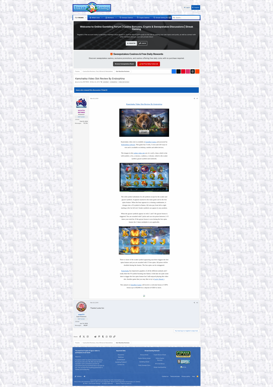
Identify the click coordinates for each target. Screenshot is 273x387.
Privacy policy (186, 376)
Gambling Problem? (121, 362)
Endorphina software (128, 145)
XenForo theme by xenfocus (123, 383)
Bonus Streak (144, 355)
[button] (85, 17)
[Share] (194, 98)
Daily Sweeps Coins (144, 365)
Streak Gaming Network (164, 17)
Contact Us (121, 364)
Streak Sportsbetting (160, 367)
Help (193, 376)
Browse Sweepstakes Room (124, 64)
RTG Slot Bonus (160, 363)
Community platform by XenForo (107, 380)
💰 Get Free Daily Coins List (148, 64)
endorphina (113, 82)
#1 (197, 98)
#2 (197, 302)
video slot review (124, 82)
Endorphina (157, 104)
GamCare (121, 357)
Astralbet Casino (151, 142)
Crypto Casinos (144, 17)
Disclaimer (121, 355)
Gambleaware (121, 359)
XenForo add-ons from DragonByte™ (101, 381)
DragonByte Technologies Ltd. (126, 381)
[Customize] (85, 376)
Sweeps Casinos (127, 17)
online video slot (139, 153)
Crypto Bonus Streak (160, 355)
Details (138, 381)
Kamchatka (125, 271)
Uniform (78, 376)
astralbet (105, 82)
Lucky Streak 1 (159, 279)
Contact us (165, 376)
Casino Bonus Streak (144, 358)
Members (110, 17)
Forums (81, 17)
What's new (96, 17)
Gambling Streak (144, 362)
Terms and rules (175, 376)
